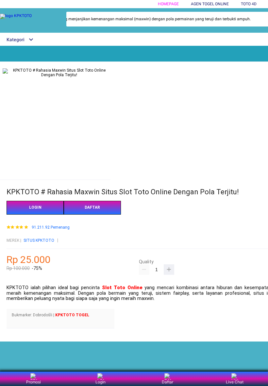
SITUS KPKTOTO (39, 240)
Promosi (33, 381)
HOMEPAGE (168, 4)
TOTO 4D (249, 4)
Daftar (167, 381)
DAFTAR (92, 207)
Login (100, 381)
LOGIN (35, 207)
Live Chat (234, 381)
